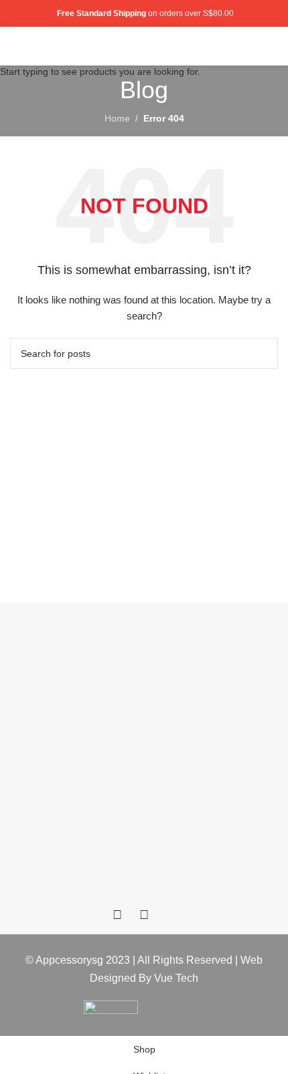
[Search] (250, 46)
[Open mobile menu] (273, 46)
